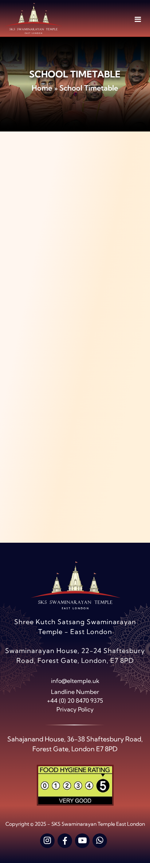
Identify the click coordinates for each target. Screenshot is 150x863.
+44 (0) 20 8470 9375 (75, 700)
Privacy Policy (75, 709)
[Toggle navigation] (138, 19)
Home (42, 87)
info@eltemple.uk (75, 680)
